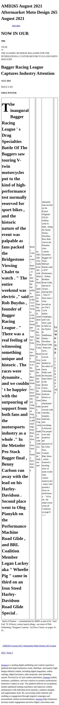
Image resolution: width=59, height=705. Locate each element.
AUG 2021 (16, 26)
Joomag (4, 665)
